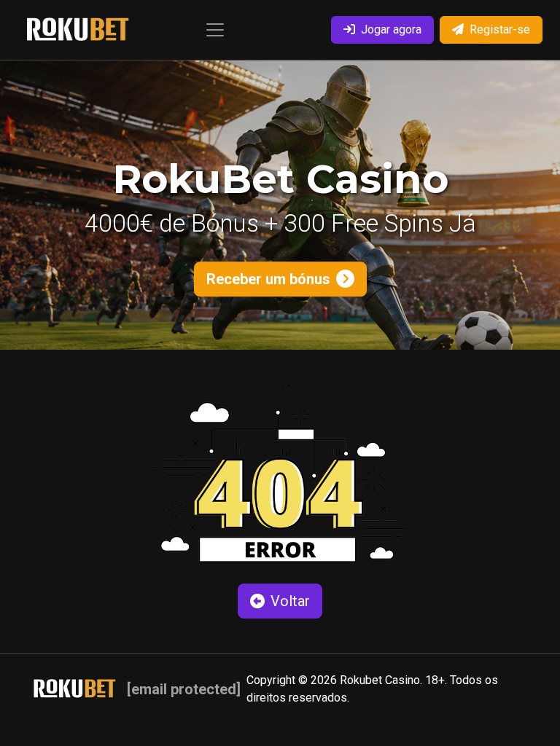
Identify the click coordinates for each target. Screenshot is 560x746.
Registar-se (500, 29)
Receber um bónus (268, 279)
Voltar (290, 601)
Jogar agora (391, 29)
